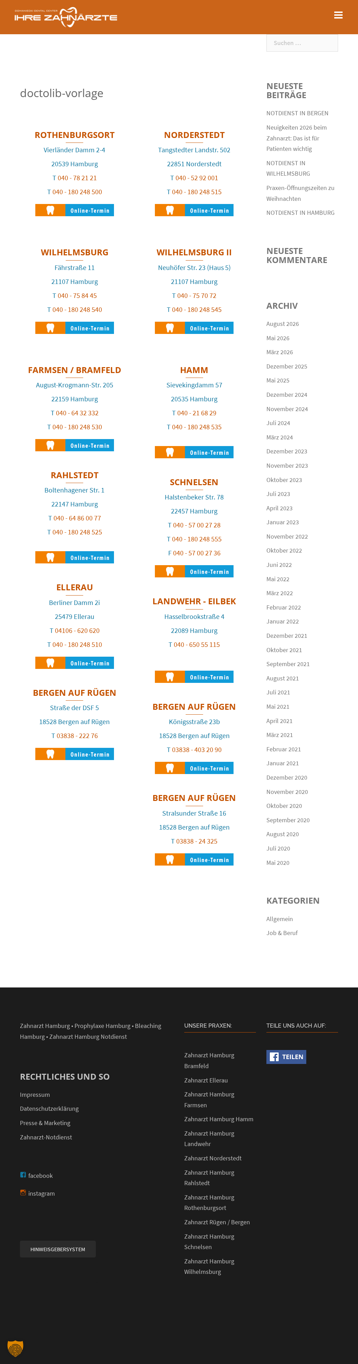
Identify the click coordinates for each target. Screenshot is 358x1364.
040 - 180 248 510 (77, 644)
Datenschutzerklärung (49, 1108)
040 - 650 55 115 (197, 644)
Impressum (35, 1095)
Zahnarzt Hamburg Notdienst (88, 1037)
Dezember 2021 (286, 636)
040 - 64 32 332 (77, 412)
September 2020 (288, 820)
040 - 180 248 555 (197, 538)
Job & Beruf (282, 933)
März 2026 (279, 352)
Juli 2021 (278, 692)
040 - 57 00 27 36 (197, 552)
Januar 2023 (282, 522)
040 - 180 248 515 (197, 191)
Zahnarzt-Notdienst (46, 1137)
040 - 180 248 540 (77, 309)
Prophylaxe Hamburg (102, 1026)
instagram (41, 1193)
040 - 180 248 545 (197, 309)
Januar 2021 (282, 763)
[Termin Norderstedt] (194, 206)
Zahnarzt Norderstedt (213, 1158)
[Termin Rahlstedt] (74, 553)
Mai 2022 (277, 579)
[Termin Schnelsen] (194, 567)
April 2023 (279, 508)
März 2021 (279, 735)
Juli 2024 (278, 423)
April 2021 (279, 721)
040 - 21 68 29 (196, 412)
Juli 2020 (278, 848)
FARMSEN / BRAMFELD (74, 369)
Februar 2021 (283, 749)
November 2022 (287, 536)
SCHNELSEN (194, 482)
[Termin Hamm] (194, 448)
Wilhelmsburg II (194, 252)
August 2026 (282, 324)
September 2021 (288, 664)
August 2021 (282, 678)
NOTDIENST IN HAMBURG (300, 213)
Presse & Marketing (45, 1123)
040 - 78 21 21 (77, 177)
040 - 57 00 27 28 (197, 524)
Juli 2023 (278, 494)
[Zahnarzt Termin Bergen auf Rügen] (74, 750)
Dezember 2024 (286, 395)
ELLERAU (74, 587)
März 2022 (279, 593)
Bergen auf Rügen (74, 692)
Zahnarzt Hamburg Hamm (218, 1119)
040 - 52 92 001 (197, 177)
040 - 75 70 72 (196, 295)
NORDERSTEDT (194, 134)
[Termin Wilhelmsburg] (74, 324)
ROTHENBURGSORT (75, 134)
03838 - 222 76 (77, 735)
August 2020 (282, 834)
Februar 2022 (283, 607)
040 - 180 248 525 (77, 531)
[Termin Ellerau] (74, 659)
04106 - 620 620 (77, 630)
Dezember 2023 (286, 451)
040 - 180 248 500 (77, 191)
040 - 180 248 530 (77, 426)
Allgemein (279, 919)
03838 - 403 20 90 (197, 749)
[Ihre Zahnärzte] (66, 16)
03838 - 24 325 (196, 841)
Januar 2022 (282, 621)
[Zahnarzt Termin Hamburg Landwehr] (194, 673)
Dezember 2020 (286, 777)
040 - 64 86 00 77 (77, 517)
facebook (40, 1176)
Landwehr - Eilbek (194, 601)
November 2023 (287, 465)
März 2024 (279, 437)
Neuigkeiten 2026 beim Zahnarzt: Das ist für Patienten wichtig (296, 138)
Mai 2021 (277, 706)
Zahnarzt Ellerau (206, 1080)
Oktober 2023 (284, 480)
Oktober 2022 (284, 550)
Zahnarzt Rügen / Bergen (217, 1222)
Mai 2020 (277, 863)
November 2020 (287, 792)
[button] (15, 1348)
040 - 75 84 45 (77, 295)
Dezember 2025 (286, 366)
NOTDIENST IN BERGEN (297, 113)
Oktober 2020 (284, 806)
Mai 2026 (277, 338)
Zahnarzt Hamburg (45, 1026)
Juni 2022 (279, 565)
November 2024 (287, 409)
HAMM (194, 369)
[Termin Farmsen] (74, 441)
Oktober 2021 (284, 650)
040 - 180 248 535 (197, 426)
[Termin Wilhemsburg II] (194, 324)
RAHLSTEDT (75, 475)
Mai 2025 (277, 380)
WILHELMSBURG (74, 252)
